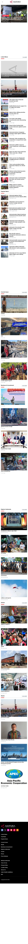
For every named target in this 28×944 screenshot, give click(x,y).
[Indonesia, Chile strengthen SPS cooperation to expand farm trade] (4, 140)
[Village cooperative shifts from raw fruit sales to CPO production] (14, 659)
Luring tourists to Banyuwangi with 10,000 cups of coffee (13, 552)
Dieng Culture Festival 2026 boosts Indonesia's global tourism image (17, 127)
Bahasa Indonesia (5, 860)
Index (24, 57)
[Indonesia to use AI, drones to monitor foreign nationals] (4, 203)
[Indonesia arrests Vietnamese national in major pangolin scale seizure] (4, 222)
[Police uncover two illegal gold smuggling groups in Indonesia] (4, 160)
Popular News (5, 191)
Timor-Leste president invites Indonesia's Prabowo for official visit (17, 166)
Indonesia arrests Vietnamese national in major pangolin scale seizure (17, 222)
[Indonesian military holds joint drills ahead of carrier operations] (4, 248)
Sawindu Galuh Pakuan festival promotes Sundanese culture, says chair (12, 530)
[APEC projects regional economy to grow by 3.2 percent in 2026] (14, 88)
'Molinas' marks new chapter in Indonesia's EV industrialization (13, 690)
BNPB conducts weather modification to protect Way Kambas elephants (16, 186)
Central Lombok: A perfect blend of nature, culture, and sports (12, 597)
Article (3, 602)
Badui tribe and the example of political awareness (11, 575)
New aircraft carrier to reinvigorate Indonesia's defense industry (17, 235)
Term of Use (4, 862)
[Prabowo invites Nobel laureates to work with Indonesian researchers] (4, 173)
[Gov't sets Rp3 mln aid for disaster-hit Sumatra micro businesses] (14, 461)
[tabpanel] (14, 14)
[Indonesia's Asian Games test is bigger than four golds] (14, 637)
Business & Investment (7, 385)
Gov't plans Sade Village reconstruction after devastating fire (17, 120)
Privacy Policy (4, 865)
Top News (3, 836)
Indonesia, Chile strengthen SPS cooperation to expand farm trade (13, 448)
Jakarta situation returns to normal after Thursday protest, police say (13, 18)
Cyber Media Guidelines (7, 872)
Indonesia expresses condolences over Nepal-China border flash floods (13, 739)
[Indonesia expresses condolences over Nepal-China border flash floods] (14, 730)
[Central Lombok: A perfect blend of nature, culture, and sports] (14, 588)
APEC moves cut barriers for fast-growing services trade (12, 785)
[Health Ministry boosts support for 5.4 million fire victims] (4, 108)
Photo (2, 853)
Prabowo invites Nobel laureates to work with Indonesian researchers (17, 172)
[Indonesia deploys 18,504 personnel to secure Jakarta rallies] (4, 197)
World (2, 696)
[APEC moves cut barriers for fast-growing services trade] (14, 776)
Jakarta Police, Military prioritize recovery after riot (13, 335)
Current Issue (5, 292)
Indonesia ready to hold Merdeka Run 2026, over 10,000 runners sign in (17, 179)
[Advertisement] (14, 38)
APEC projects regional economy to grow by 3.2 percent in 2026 (13, 716)
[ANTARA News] (15, 1)
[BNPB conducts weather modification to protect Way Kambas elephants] (4, 186)
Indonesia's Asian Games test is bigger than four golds (14, 645)
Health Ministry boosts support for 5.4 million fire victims (14, 313)
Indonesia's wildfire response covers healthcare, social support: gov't (17, 146)
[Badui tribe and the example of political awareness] (14, 566)
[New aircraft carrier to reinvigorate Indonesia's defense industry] (4, 235)
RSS (2, 874)
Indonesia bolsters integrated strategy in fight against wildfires (13, 623)
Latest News (4, 57)
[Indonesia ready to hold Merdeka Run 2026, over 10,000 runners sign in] (4, 179)
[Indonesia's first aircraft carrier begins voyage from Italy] (4, 229)
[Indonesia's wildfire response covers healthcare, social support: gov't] (4, 146)
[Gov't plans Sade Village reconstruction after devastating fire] (4, 120)
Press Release (4, 856)
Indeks (24, 292)
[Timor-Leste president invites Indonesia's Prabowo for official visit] (4, 166)
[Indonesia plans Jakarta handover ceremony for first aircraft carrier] (4, 216)
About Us (3, 869)
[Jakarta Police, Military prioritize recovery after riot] (4, 114)
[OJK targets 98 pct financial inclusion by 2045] (4, 101)
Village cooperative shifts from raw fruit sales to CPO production (14, 668)
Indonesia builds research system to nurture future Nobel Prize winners (17, 241)
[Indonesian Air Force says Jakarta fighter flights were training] (4, 255)
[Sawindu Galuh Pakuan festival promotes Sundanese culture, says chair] (14, 521)
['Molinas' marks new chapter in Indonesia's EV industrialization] (14, 681)
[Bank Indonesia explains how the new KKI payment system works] (4, 210)
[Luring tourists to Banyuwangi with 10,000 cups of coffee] (14, 543)
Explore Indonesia (6, 509)
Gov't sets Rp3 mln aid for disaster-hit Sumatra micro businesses (13, 470)
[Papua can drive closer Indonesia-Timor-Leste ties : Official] (4, 153)
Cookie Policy (4, 867)
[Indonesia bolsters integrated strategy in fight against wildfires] (4, 134)
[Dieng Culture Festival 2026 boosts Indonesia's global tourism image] (4, 127)
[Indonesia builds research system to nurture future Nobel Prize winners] (4, 242)
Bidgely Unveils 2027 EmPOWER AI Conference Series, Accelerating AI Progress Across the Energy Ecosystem (13, 762)
